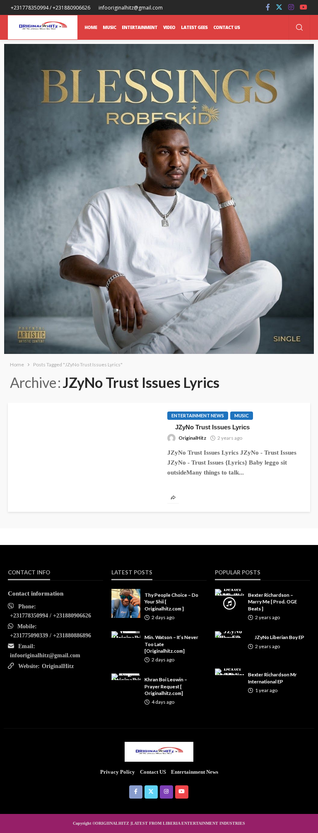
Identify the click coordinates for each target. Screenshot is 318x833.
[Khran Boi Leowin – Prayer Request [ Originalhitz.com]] (125, 676)
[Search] (299, 28)
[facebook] (268, 7)
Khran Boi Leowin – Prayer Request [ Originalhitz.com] (166, 686)
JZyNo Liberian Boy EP (279, 637)
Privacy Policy (117, 772)
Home (90, 27)
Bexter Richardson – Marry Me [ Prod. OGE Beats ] (272, 601)
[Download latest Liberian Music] (42, 27)
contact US (153, 772)
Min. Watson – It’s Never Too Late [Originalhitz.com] (171, 644)
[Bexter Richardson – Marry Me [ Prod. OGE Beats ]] (229, 592)
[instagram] (291, 7)
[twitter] (279, 7)
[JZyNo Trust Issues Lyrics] (83, 406)
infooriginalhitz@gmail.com (45, 655)
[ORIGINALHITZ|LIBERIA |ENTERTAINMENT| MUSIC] (159, 751)
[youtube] (303, 7)
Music (241, 415)
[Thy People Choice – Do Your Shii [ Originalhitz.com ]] (125, 603)
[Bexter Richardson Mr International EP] (229, 671)
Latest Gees (194, 27)
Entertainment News (197, 415)
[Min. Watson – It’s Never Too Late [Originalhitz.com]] (125, 634)
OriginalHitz (192, 438)
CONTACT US (226, 27)
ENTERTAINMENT (139, 27)
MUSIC (109, 27)
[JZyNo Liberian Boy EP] (229, 634)
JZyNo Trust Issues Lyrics (212, 427)
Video (169, 27)
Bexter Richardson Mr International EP (272, 677)
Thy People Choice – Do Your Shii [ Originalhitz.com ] (171, 601)
